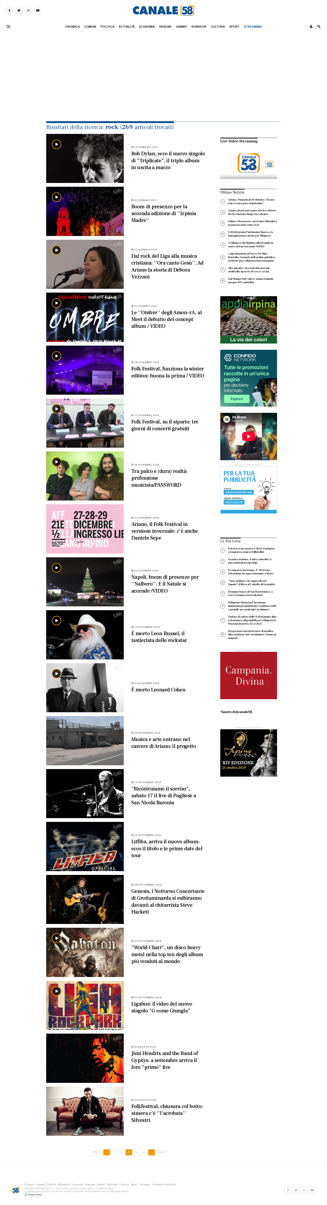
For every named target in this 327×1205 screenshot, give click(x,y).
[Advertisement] (163, 85)
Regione (165, 26)
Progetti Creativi (105, 1188)
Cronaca (72, 26)
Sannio (181, 26)
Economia (147, 26)
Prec (96, 1152)
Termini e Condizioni (164, 1184)
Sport (234, 26)
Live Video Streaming (239, 141)
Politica (107, 26)
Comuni (90, 26)
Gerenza (145, 1184)
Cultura (218, 26)
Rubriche (199, 26)
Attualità (127, 26)
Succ (161, 1152)
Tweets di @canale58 (236, 712)
